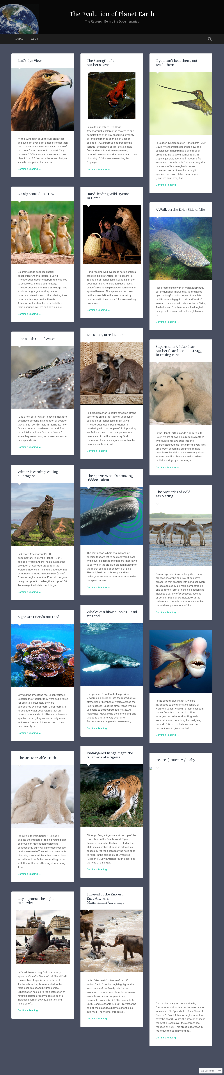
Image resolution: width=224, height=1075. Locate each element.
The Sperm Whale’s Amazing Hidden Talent (110, 477)
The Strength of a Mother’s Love (100, 62)
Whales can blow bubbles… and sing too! (112, 613)
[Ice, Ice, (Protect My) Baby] (180, 881)
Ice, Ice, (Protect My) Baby (175, 759)
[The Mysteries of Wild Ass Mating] (180, 534)
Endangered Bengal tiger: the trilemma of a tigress (110, 755)
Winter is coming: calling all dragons (38, 473)
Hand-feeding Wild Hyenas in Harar (108, 195)
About (35, 38)
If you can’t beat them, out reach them (176, 62)
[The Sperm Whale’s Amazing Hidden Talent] (111, 516)
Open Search (210, 39)
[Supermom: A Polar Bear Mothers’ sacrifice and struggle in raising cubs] (180, 393)
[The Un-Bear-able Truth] (42, 796)
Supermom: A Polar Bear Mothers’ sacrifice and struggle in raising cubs (180, 350)
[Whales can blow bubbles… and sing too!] (111, 654)
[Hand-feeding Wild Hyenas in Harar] (111, 234)
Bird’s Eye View (30, 60)
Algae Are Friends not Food (38, 616)
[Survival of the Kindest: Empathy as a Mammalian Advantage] (111, 941)
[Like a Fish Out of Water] (42, 377)
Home (19, 38)
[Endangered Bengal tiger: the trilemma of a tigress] (111, 795)
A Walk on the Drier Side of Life (180, 209)
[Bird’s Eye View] (42, 99)
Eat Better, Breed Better (105, 334)
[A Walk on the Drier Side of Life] (180, 248)
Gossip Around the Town (37, 193)
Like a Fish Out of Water (36, 338)
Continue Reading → (29, 168)
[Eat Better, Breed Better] (111, 373)
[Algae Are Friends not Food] (42, 655)
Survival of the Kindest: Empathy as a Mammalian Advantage (105, 898)
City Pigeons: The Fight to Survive (36, 900)
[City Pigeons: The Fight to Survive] (42, 937)
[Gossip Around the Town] (42, 232)
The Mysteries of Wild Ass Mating (173, 493)
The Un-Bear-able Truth (37, 757)
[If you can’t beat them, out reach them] (180, 103)
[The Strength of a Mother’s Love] (111, 95)
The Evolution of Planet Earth (112, 13)
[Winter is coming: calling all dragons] (42, 514)
